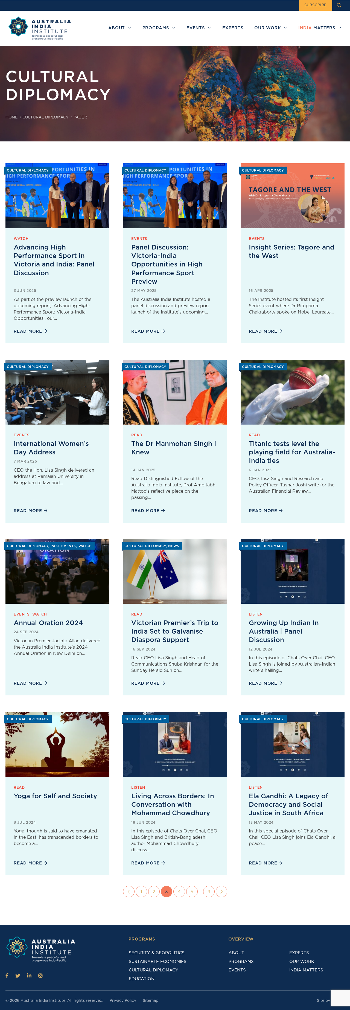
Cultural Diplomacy (45, 117)
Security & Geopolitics (157, 952)
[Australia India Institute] (6, 975)
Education (141, 978)
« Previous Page (129, 891)
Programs (241, 961)
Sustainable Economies (157, 961)
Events (237, 970)
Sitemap (150, 1000)
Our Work (301, 961)
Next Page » (221, 891)
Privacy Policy (123, 1000)
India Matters (306, 970)
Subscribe (315, 5)
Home (11, 117)
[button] (129, 28)
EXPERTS (299, 952)
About (236, 952)
